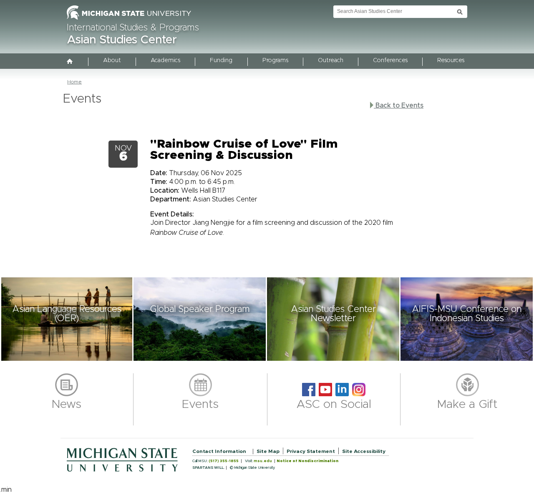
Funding (221, 60)
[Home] (70, 62)
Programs (275, 60)
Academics (165, 60)
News (66, 404)
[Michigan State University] (129, 20)
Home (74, 81)
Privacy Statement (311, 451)
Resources (450, 60)
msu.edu (263, 461)
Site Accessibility (363, 451)
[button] (67, 319)
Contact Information (219, 451)
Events (200, 404)
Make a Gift (467, 404)
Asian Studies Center (122, 40)
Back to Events (398, 105)
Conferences (390, 60)
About (112, 60)
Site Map (268, 451)
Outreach (330, 60)
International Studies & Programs (133, 28)
